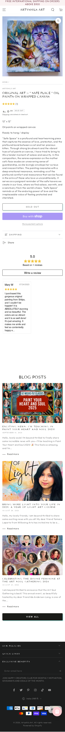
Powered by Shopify (32, 725)
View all (32, 616)
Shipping (5, 114)
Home (5, 82)
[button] (53, 9)
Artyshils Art (9, 89)
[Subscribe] (61, 671)
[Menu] (4, 9)
